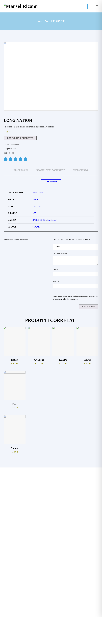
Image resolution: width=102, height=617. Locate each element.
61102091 (36, 227)
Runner (15, 448)
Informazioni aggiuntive (50, 170)
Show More (51, 182)
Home (39, 21)
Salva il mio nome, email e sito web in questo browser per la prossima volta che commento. (75, 298)
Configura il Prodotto (20, 138)
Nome (56, 269)
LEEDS (63, 359)
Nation (14, 359)
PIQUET (36, 199)
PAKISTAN (52, 220)
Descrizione (21, 170)
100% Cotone (37, 193)
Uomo (11, 153)
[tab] (21, 170)
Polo (46, 21)
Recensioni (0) (80, 170)
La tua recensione (60, 253)
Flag (14, 404)
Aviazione (39, 359)
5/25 (34, 213)
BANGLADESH (39, 220)
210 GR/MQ (37, 206)
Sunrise (87, 359)
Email (56, 281)
